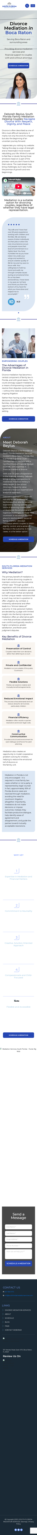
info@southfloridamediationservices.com (19, 1295)
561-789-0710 (9, 1292)
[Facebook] (16, 1530)
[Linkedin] (18, 1530)
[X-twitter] (21, 1530)
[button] (16, 312)
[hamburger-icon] (33, 5)
